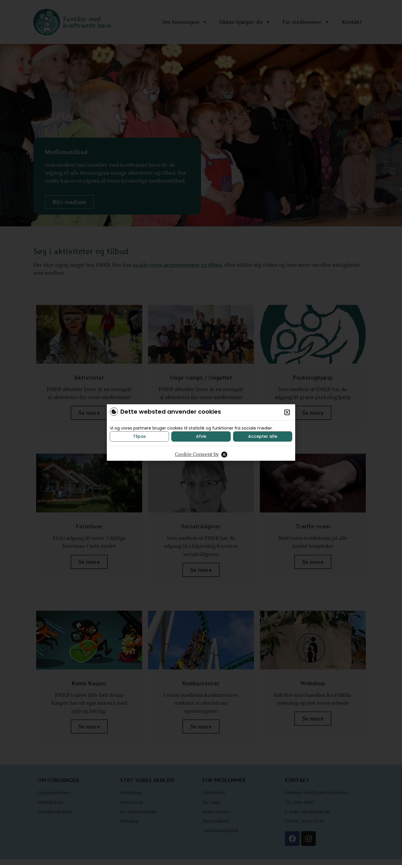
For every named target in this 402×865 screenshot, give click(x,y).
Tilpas (139, 436)
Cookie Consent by (197, 454)
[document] (201, 432)
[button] (287, 412)
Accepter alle (262, 436)
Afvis (201, 436)
